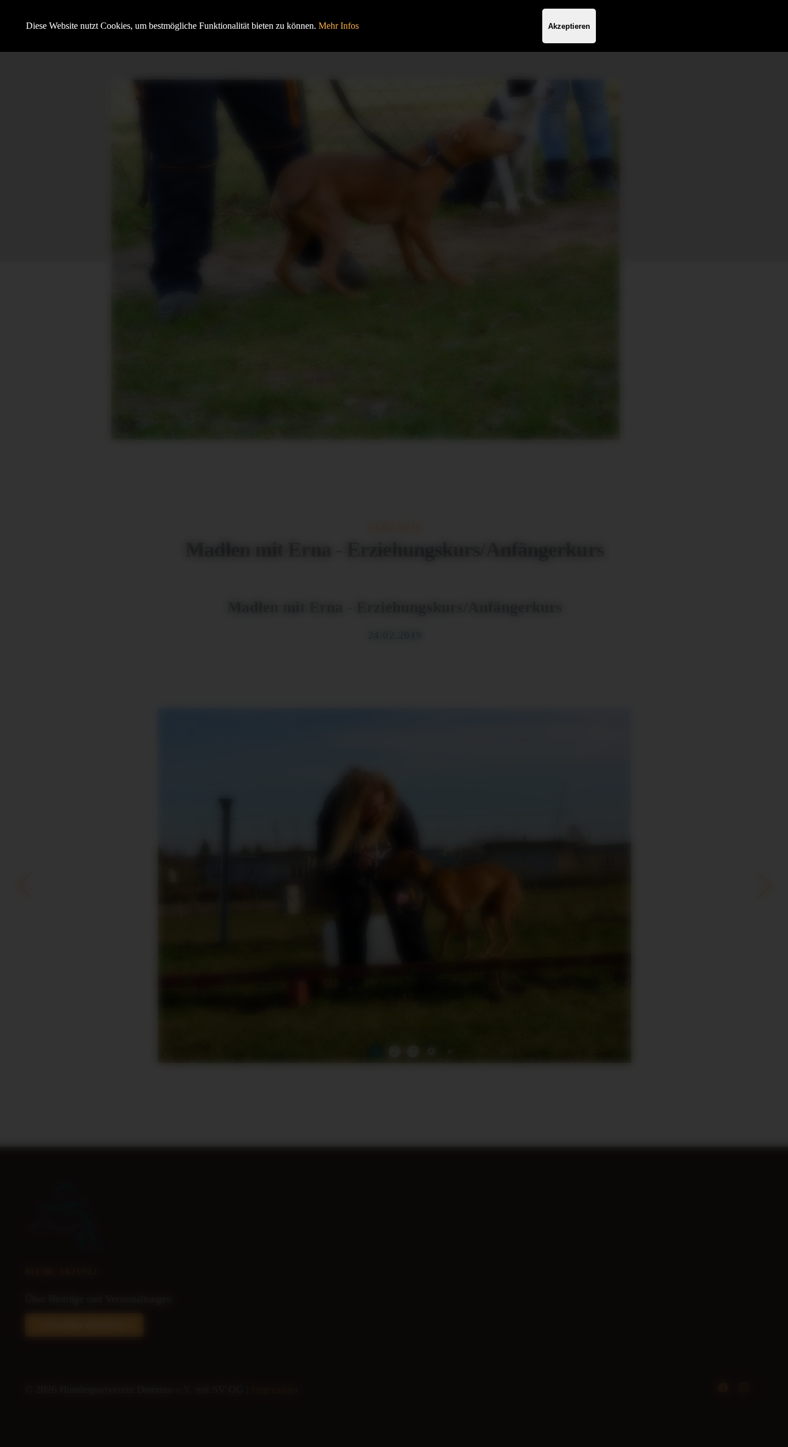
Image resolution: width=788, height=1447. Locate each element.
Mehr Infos (338, 26)
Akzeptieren (569, 26)
